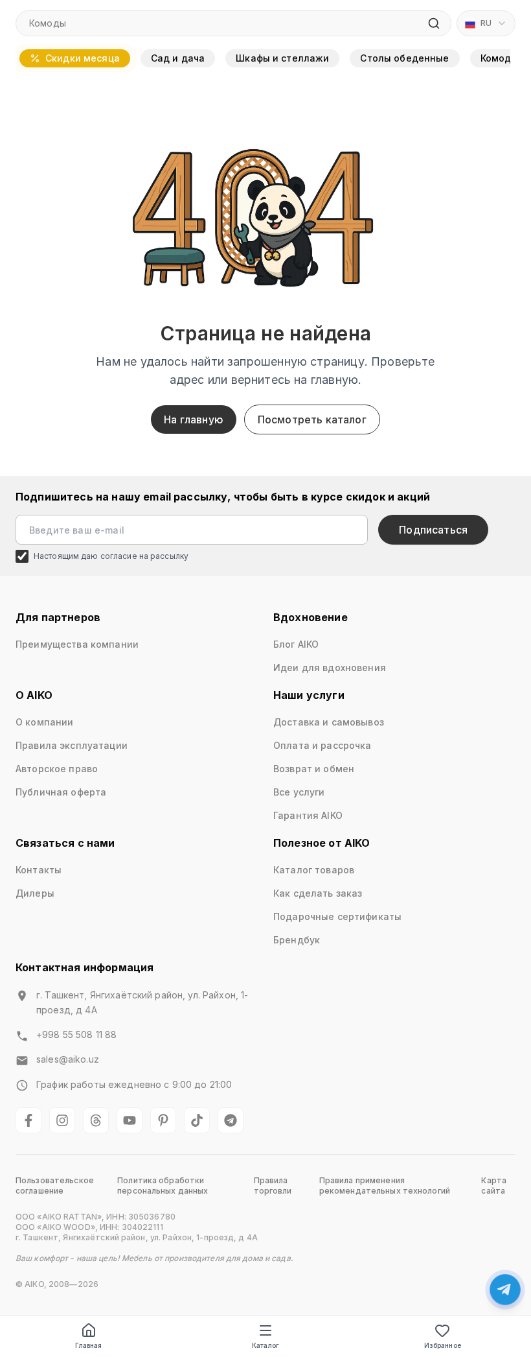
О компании (44, 721)
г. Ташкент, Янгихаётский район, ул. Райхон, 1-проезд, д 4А (142, 1002)
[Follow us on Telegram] (230, 1120)
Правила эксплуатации (72, 745)
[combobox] (486, 23)
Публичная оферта (61, 791)
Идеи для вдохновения (329, 667)
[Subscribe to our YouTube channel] (129, 1120)
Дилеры (35, 893)
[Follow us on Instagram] (62, 1120)
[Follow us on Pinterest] (163, 1120)
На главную (193, 419)
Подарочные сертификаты (337, 916)
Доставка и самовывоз (328, 721)
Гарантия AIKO (308, 815)
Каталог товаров (313, 869)
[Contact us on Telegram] (505, 1289)
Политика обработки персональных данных (162, 1185)
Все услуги (298, 791)
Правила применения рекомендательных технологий (384, 1185)
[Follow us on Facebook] (28, 1120)
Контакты (39, 869)
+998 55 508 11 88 (76, 1034)
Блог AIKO (296, 644)
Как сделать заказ (317, 893)
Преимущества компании (77, 644)
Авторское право (57, 768)
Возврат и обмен (313, 768)
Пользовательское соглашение (55, 1185)
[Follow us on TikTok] (197, 1120)
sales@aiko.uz (67, 1059)
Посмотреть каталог (312, 419)
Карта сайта (493, 1185)
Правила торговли (273, 1185)
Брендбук (296, 939)
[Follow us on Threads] (96, 1120)
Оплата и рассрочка (322, 745)
